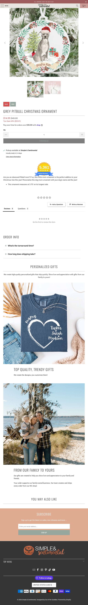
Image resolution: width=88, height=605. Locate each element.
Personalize (44, 141)
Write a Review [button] (77, 204)
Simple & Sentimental (29, 600)
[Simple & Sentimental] (44, 5)
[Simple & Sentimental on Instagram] (42, 570)
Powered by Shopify (64, 600)
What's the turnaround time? (21, 245)
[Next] (83, 43)
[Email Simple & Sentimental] (34, 570)
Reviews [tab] (7, 208)
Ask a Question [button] (57, 204)
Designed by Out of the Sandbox (47, 600)
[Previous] (5, 43)
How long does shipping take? (21, 254)
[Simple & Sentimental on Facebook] (38, 570)
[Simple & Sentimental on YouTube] (54, 570)
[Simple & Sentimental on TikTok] (50, 570)
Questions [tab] (21, 208)
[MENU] (1, 5)
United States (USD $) (42, 585)
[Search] (77, 5)
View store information (13, 156)
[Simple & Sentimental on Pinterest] (46, 570)
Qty (4, 130)
